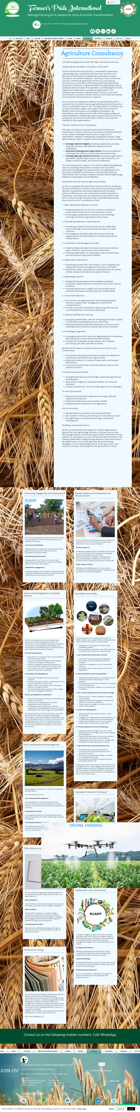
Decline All (120, 1109)
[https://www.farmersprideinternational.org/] (113, 31)
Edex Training (129, 1102)
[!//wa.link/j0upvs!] (103, 31)
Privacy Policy (81, 1109)
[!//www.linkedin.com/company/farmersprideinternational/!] (108, 31)
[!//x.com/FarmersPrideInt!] (97, 31)
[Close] (137, 1108)
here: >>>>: (40, 1016)
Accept (131, 1109)
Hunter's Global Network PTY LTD (76, 24)
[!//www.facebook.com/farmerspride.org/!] (92, 31)
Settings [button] (111, 1109)
